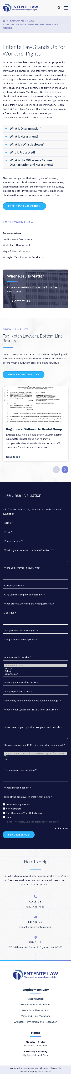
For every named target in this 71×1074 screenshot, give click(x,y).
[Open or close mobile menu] (66, 8)
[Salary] (35, 671)
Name (8, 523)
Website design (27, 1071)
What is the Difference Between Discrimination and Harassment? (32, 162)
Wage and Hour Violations (35, 1016)
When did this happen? (17, 787)
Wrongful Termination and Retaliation (35, 1021)
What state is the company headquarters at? (29, 603)
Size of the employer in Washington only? (28, 797)
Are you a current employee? (21, 630)
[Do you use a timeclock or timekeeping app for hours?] (35, 753)
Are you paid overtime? (18, 691)
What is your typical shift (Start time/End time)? (32, 709)
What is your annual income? (21, 682)
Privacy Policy (56, 1068)
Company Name (14, 585)
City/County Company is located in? (24, 594)
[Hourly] (35, 668)
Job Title (10, 613)
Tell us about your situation (20, 770)
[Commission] (35, 674)
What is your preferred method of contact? (29, 550)
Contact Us (21, 301)
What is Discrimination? (26, 128)
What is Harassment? (24, 136)
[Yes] (35, 756)
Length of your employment (20, 639)
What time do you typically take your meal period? (33, 727)
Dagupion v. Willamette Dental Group (34, 429)
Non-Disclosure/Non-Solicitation (24, 813)
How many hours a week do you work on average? (32, 700)
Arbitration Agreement (18, 804)
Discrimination (12, 233)
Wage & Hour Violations (17, 251)
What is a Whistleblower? (27, 144)
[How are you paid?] (35, 665)
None (9, 817)
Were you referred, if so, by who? (22, 567)
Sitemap (44, 1068)
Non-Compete (14, 808)
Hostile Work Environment (18, 239)
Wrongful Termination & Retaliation (23, 257)
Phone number (13, 541)
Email (8, 532)
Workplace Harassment (16, 245)
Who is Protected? (22, 152)
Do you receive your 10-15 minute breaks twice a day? (34, 745)
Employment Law (22, 20)
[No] (35, 759)
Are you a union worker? (18, 657)
